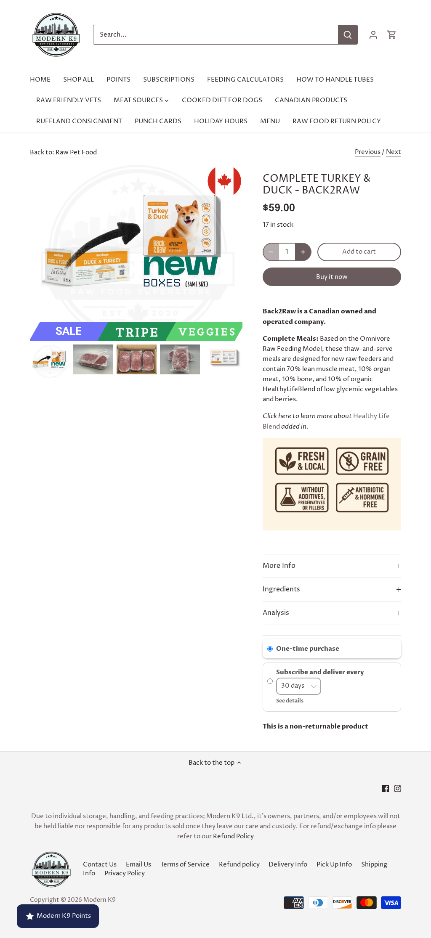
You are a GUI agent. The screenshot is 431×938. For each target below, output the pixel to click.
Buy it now (332, 277)
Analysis (276, 613)
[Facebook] (385, 788)
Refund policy (239, 864)
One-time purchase (307, 648)
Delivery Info (288, 864)
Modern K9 (99, 900)
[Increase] (303, 252)
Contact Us (100, 864)
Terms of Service (185, 864)
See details (289, 700)
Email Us (138, 864)
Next (393, 152)
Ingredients (281, 589)
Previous (367, 152)
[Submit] (347, 34)
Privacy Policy (124, 873)
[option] (50, 361)
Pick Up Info (334, 864)
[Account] (373, 34)
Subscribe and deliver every (320, 672)
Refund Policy (233, 836)
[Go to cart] (392, 34)
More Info (279, 566)
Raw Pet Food (76, 152)
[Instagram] (397, 788)
